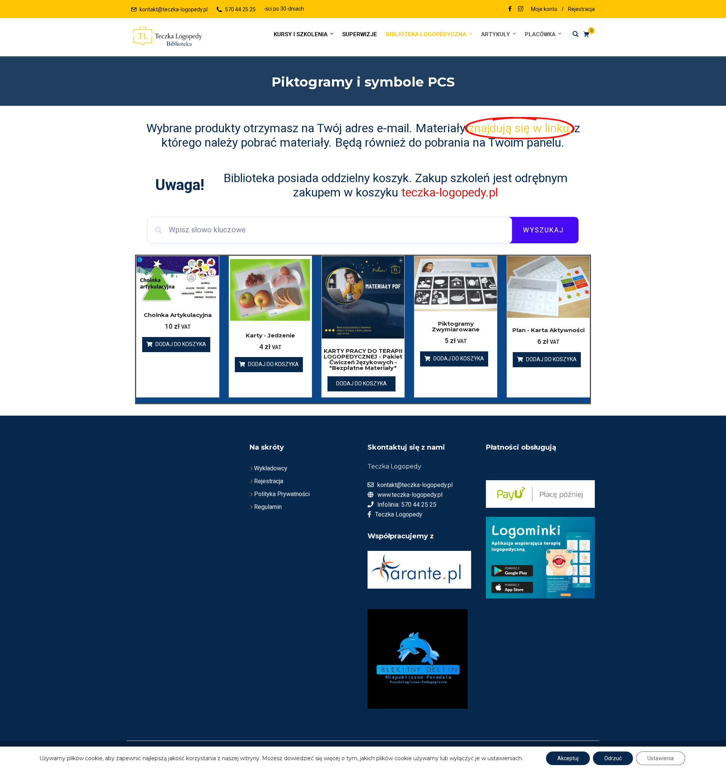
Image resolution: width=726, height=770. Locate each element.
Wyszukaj (543, 230)
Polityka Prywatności (282, 494)
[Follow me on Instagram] (520, 9)
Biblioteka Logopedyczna (426, 34)
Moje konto (544, 9)
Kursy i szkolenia (300, 34)
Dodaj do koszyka (180, 344)
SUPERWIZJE (359, 34)
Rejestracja (581, 9)
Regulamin (268, 506)
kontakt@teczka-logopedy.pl (174, 9)
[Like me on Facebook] (510, 9)
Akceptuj (568, 758)
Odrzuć (613, 758)
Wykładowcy (270, 468)
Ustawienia (660, 758)
